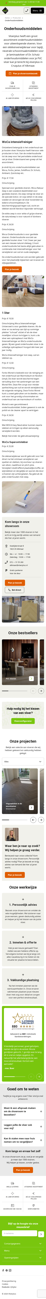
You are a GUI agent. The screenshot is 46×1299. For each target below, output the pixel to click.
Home (7, 18)
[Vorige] (33, 820)
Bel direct (16, 590)
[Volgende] (41, 820)
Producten (17, 18)
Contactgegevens (12, 1243)
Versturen (41, 1234)
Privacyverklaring (9, 1281)
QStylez (13, 1287)
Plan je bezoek (12, 269)
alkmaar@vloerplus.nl (19, 565)
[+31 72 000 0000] (27, 11)
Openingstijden (11, 1257)
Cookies (5, 1284)
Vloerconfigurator (23, 721)
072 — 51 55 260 (16, 562)
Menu (7, 1250)
